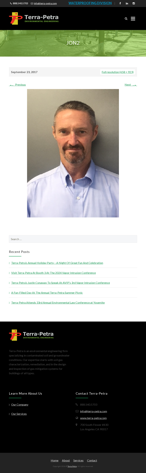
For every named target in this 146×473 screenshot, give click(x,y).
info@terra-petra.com (45, 3)
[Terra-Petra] (33, 18)
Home (54, 460)
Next (131, 84)
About (66, 460)
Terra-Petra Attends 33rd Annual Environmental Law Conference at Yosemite (58, 302)
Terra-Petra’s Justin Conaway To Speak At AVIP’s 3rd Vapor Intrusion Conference (60, 282)
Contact (92, 460)
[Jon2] (73, 152)
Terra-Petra (72, 466)
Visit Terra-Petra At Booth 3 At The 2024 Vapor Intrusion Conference (53, 272)
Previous (17, 84)
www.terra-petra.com (93, 418)
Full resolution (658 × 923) (118, 72)
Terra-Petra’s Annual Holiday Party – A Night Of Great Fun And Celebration (57, 262)
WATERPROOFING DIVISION (90, 3)
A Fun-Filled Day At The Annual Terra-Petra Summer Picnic (47, 292)
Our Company (19, 404)
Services (78, 460)
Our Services (19, 413)
